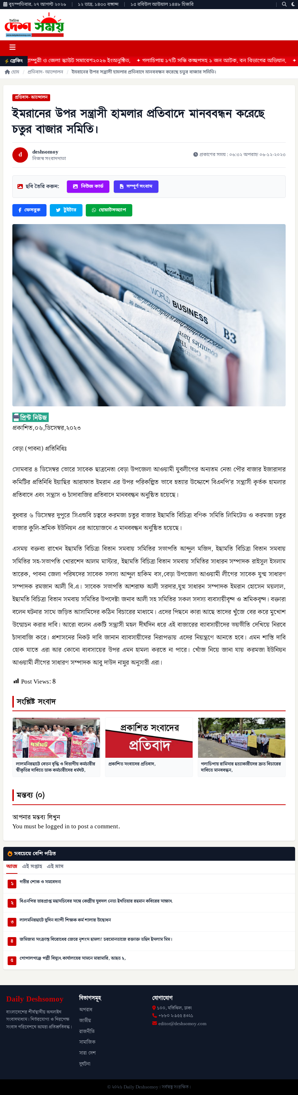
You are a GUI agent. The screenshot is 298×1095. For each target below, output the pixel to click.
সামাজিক (87, 1042)
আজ (11, 867)
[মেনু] (12, 48)
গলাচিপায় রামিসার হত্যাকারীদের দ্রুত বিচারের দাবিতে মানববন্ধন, (241, 767)
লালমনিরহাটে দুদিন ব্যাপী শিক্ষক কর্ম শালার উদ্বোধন (65, 920)
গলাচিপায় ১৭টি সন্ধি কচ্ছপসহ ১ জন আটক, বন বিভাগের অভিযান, (178, 60)
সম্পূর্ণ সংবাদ (139, 186)
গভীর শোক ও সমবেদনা (40, 882)
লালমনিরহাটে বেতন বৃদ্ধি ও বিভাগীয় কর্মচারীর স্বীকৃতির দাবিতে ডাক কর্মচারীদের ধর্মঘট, (55, 767)
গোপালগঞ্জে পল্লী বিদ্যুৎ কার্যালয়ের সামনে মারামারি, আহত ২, (73, 958)
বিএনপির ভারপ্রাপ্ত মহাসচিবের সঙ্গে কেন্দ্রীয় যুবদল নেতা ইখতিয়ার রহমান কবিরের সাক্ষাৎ (96, 901)
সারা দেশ (87, 1053)
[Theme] (293, 4)
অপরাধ (85, 1010)
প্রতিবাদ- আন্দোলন (45, 72)
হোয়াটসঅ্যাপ (112, 210)
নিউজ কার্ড (92, 186)
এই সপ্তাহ (32, 867)
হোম (15, 72)
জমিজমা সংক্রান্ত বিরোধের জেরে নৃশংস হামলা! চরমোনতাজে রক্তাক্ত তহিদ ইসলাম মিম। (96, 939)
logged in (57, 826)
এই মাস (55, 867)
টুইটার (70, 210)
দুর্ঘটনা (84, 1064)
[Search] (284, 4)
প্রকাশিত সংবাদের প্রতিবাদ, (132, 764)
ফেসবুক (32, 210)
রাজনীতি (86, 1032)
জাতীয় (85, 1021)
